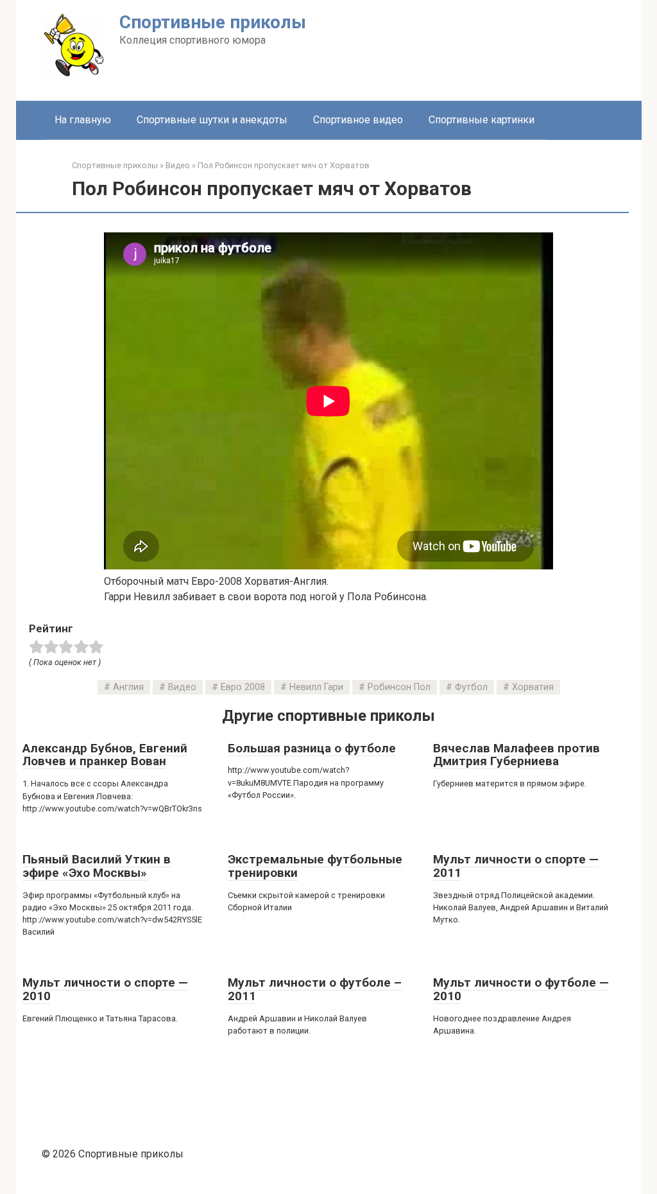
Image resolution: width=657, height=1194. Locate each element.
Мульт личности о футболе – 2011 (315, 989)
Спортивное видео (358, 120)
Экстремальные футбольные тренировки (315, 866)
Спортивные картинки (481, 120)
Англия (128, 687)
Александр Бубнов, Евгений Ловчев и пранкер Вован (104, 755)
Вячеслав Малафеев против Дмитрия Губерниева (516, 755)
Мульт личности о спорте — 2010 (105, 989)
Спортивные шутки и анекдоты (212, 120)
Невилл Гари (316, 687)
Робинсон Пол (399, 687)
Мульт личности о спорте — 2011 (516, 866)
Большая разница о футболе (312, 748)
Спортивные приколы (212, 22)
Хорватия (533, 687)
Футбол (471, 687)
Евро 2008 (243, 687)
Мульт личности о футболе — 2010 (521, 989)
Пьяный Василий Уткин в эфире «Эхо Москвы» (96, 866)
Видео (182, 687)
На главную (83, 120)
